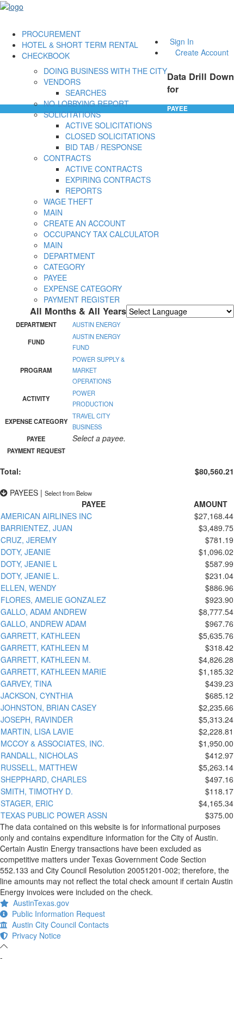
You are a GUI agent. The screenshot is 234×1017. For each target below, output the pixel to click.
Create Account (202, 52)
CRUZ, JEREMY (29, 539)
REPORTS (83, 190)
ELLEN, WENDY (28, 587)
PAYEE (55, 277)
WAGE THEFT (68, 201)
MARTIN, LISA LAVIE (37, 731)
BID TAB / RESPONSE (103, 146)
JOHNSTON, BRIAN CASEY (48, 707)
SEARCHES (85, 92)
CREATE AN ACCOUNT (85, 223)
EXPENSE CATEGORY (83, 288)
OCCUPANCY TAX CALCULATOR (101, 234)
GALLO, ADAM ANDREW (44, 611)
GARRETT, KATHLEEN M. (46, 659)
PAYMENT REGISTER (82, 299)
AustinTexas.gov (39, 902)
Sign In (182, 41)
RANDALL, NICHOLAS (39, 755)
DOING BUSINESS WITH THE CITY (105, 70)
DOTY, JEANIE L (29, 563)
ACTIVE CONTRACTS (103, 168)
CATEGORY (64, 266)
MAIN (53, 212)
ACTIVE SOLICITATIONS (108, 125)
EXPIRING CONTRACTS (108, 179)
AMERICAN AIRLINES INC (46, 515)
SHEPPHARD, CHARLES (44, 779)
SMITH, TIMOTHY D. (37, 791)
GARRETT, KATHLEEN (40, 635)
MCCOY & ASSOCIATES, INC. (52, 743)
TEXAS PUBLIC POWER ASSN (54, 815)
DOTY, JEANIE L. (30, 575)
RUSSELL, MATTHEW (39, 767)
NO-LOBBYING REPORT (86, 103)
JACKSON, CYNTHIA (37, 695)
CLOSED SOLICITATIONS (110, 136)
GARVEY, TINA (26, 683)
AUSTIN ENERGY (96, 324)
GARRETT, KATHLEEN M (45, 647)
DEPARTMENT (69, 255)
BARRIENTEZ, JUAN (36, 527)
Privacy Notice (34, 935)
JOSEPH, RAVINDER (37, 719)
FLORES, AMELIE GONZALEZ (53, 599)
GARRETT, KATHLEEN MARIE (53, 671)
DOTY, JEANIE (26, 551)
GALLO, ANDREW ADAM (44, 623)
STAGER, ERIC (27, 803)
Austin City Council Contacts (58, 924)
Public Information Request (56, 913)
